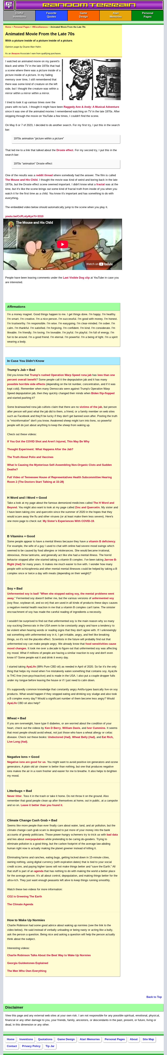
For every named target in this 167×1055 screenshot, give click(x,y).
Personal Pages (22, 27)
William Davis (71, 728)
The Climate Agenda (20, 904)
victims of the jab (91, 406)
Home (8, 27)
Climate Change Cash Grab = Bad (32, 820)
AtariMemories (116, 15)
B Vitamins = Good (21, 536)
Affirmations (16, 306)
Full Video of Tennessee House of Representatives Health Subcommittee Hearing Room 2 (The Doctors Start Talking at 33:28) (59, 479)
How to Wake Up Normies (26, 920)
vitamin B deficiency (102, 541)
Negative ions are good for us (26, 762)
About (134, 1039)
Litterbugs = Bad (19, 791)
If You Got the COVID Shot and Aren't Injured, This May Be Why (48, 441)
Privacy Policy (31, 1046)
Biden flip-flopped (102, 393)
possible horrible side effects (26, 384)
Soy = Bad (15, 588)
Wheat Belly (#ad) (83, 737)
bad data (112, 834)
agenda (38, 871)
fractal (100, 184)
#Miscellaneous (40, 27)
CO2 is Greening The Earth (24, 896)
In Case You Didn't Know (25, 361)
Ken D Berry (53, 728)
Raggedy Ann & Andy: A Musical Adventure (91, 106)
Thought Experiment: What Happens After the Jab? (40, 449)
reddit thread (44, 175)
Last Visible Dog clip (76, 277)
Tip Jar (50, 1046)
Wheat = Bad (16, 718)
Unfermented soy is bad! (23, 593)
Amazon (15, 53)
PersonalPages (147, 15)
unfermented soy (103, 598)
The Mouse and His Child (21, 179)
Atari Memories (90, 1039)
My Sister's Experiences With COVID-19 (68, 521)
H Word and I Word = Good (27, 497)
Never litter (14, 796)
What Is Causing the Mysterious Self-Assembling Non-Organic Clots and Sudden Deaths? (59, 467)
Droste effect (64, 150)
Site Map (148, 1039)
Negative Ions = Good (23, 757)
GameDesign (83, 15)
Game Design (66, 1039)
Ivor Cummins (96, 728)
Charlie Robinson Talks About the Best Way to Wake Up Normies (49, 955)
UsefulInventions (19, 15)
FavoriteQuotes (51, 15)
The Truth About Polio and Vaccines (30, 457)
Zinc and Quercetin (87, 507)
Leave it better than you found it (41, 805)
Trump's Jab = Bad (21, 370)
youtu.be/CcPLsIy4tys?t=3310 (24, 216)
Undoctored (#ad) (59, 737)
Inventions (26, 1039)
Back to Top (154, 997)
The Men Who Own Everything (26, 970)
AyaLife (31, 666)
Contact (12, 1046)
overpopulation (35, 839)
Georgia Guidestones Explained (27, 963)
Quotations (45, 1039)
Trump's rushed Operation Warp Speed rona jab (60, 375)
